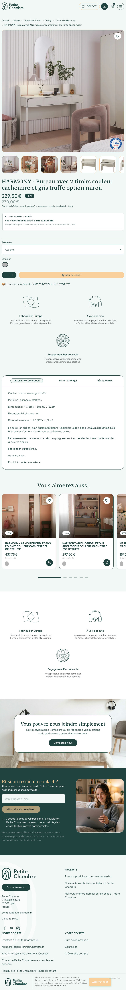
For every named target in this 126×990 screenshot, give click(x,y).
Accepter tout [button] (100, 982)
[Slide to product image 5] (88, 164)
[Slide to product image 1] (10, 164)
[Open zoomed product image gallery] (63, 91)
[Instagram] (18, 928)
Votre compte (74, 933)
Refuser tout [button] (115, 978)
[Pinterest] (11, 928)
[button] (61, 987)
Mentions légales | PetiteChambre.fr (23, 946)
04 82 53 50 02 (10, 918)
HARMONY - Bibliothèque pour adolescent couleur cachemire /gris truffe (84, 546)
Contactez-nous (63, 742)
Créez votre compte (76, 953)
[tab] (27, 381)
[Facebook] (5, 928)
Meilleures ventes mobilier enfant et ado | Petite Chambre (92, 895)
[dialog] (63, 982)
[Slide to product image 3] (49, 164)
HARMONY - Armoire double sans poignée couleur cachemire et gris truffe (28, 546)
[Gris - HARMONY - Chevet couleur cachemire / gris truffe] (121, 563)
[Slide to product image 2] (29, 164)
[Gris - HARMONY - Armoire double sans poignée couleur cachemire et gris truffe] (7, 563)
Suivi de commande (76, 939)
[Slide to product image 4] (68, 164)
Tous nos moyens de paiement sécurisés (25, 953)
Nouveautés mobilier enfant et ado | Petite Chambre (89, 884)
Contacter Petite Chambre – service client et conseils (28, 962)
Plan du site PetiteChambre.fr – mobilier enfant (29, 970)
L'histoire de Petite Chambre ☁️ (20, 939)
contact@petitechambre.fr (17, 912)
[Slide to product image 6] (107, 164)
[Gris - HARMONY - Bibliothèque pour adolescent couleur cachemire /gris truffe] (64, 563)
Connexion (71, 946)
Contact (91, 6)
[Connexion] (104, 6)
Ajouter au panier (71, 275)
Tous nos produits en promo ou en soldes (88, 876)
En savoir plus (60, 985)
